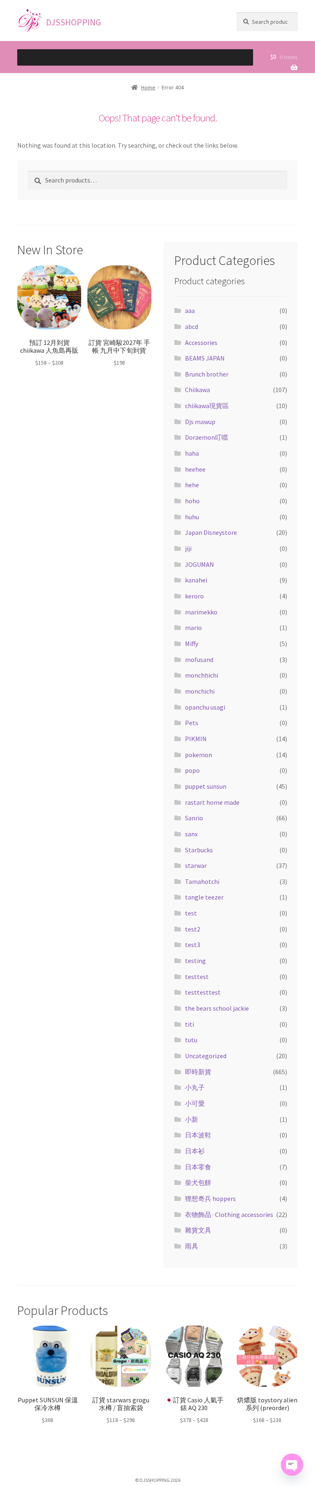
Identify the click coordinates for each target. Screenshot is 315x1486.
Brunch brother (206, 374)
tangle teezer (204, 897)
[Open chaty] (292, 1465)
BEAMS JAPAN (205, 358)
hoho (192, 501)
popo (192, 770)
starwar (196, 865)
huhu (192, 517)
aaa (190, 310)
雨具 (191, 1246)
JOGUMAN (199, 564)
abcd (191, 326)
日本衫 (195, 1151)
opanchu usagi (205, 707)
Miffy (191, 643)
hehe (192, 485)
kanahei (196, 580)
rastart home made (212, 802)
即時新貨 (198, 1072)
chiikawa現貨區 (207, 406)
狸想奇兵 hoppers (210, 1198)
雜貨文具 (198, 1230)
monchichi (200, 691)
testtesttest (203, 992)
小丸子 (195, 1087)
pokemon (198, 755)
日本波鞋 (198, 1135)
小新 (191, 1119)
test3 (192, 944)
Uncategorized (205, 1056)
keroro (194, 596)
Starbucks (199, 850)
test (191, 913)
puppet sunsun (205, 786)
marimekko (201, 612)
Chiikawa (197, 390)
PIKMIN (196, 739)
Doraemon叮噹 (206, 437)
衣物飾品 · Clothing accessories (229, 1214)
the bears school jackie (217, 1008)
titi (189, 1024)
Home (148, 87)
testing (195, 960)
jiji (188, 548)
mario (193, 627)
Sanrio (194, 818)
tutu (191, 1040)
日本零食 (198, 1167)
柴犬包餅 (198, 1182)
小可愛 (195, 1103)
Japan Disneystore (211, 532)
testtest (197, 976)
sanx (191, 834)
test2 (192, 929)
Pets (191, 723)
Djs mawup (200, 422)
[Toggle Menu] (224, 62)
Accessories (201, 342)
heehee (195, 469)
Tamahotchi (202, 881)
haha (192, 453)
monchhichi (201, 675)
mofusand (199, 659)
